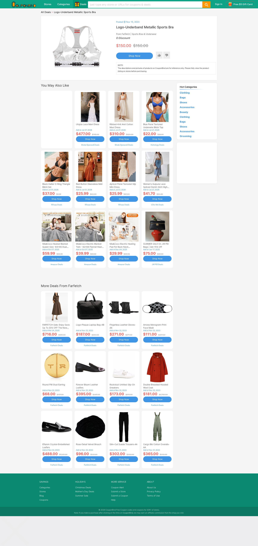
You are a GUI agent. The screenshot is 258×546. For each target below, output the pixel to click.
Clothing (185, 92)
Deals (83, 4)
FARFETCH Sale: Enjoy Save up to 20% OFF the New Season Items (56, 327)
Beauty (184, 112)
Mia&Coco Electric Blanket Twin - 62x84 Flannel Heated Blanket (90, 247)
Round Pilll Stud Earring (53, 384)
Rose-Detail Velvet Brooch (88, 444)
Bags (183, 97)
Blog (41, 495)
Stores (47, 4)
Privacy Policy (154, 491)
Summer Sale (81, 495)
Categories (63, 4)
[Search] (206, 4)
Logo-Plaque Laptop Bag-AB (90, 324)
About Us (151, 487)
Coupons (43, 500)
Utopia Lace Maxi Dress (87, 124)
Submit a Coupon (119, 495)
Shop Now (134, 55)
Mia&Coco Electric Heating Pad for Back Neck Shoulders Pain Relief (122, 247)
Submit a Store (118, 491)
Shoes (183, 102)
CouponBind (128, 513)
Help (113, 500)
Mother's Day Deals (84, 491)
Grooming (185, 136)
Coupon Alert (117, 487)
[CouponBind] (26, 4)
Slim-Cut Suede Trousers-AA (123, 444)
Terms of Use (153, 495)
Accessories (187, 107)
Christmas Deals (83, 487)
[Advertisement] (56, 119)
